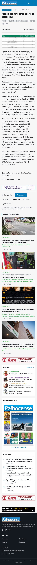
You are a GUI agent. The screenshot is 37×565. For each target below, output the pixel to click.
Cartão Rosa (14, 372)
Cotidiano (6, 10)
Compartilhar (22, 195)
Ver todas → (30, 367)
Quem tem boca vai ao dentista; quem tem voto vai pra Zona (20, 392)
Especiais (22, 542)
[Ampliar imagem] (18, 41)
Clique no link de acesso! (11, 180)
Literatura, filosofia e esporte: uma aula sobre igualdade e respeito (20, 380)
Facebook (17, 199)
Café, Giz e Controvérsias (19, 378)
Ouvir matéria (30, 29)
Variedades (22, 539)
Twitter (27, 199)
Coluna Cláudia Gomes (17, 384)
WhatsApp (6, 199)
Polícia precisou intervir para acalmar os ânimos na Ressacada (20, 374)
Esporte (4, 542)
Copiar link (8, 204)
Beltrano (13, 390)
